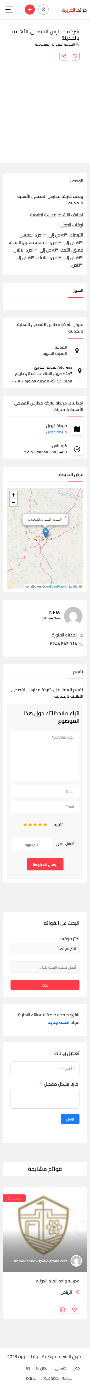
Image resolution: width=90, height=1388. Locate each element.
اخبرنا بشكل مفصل (62, 1084)
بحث (45, 985)
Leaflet (74, 586)
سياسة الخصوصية (58, 1378)
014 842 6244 (64, 643)
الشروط (32, 1378)
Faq (27, 1368)
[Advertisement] (45, 108)
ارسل (70, 1119)
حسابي (60, 1368)
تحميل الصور (65, 843)
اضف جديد (59, 1022)
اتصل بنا (42, 1368)
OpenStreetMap (53, 586)
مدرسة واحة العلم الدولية (58, 1281)
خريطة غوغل (56, 432)
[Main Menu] (9, 9)
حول (76, 1368)
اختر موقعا (70, 939)
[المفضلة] (75, 56)
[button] (45, 533)
